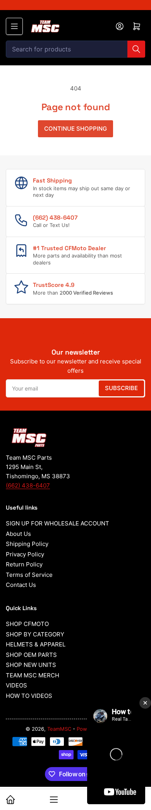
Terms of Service (29, 574)
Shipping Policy (27, 543)
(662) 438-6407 (28, 485)
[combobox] (75, 49)
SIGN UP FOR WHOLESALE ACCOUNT (57, 523)
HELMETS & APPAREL (35, 644)
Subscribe (121, 388)
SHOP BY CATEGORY (35, 634)
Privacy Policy (25, 554)
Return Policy (24, 564)
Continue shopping (75, 128)
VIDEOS (16, 685)
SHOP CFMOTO (27, 624)
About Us (18, 533)
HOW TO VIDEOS (29, 695)
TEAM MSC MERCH (32, 675)
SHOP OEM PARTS (31, 654)
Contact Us (21, 584)
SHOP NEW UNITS (31, 664)
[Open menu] (14, 26)
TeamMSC (59, 729)
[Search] (136, 49)
